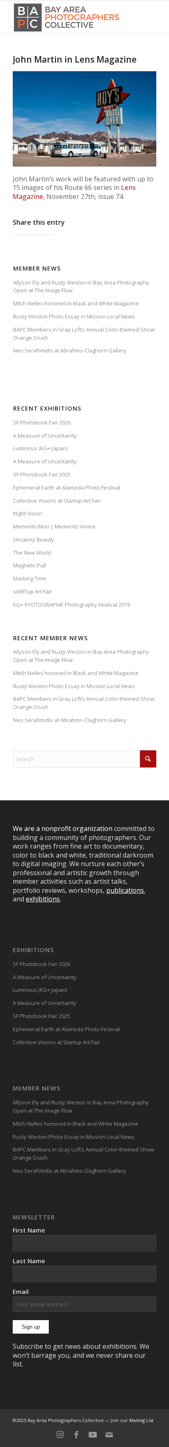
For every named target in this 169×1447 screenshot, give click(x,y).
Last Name (29, 1261)
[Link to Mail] (109, 1435)
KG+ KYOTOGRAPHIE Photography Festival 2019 (71, 604)
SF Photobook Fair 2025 (42, 474)
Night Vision (27, 513)
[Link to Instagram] (60, 1435)
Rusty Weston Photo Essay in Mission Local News (74, 316)
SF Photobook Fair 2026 (42, 422)
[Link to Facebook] (76, 1435)
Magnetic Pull (29, 565)
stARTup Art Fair (32, 591)
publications (125, 890)
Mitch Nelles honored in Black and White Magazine (76, 303)
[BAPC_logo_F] (67, 16)
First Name (29, 1230)
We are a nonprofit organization (62, 828)
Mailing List (141, 1420)
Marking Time (29, 578)
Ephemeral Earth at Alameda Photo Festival (66, 487)
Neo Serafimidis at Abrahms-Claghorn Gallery (69, 350)
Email (21, 1291)
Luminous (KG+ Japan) (40, 448)
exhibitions (43, 898)
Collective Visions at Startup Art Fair (56, 500)
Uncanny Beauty (33, 539)
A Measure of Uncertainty (45, 435)
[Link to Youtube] (92, 1435)
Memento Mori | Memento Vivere (54, 526)
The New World (32, 552)
